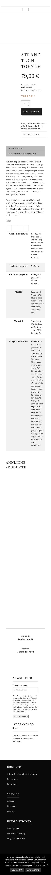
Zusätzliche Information (22, 154)
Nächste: (25, 650)
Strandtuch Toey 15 (25, 555)
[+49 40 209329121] (21, 2)
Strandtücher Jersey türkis (30, 129)
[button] (31, 10)
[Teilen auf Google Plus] (20, 228)
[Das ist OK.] (47, 864)
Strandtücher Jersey (35, 126)
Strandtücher (35, 124)
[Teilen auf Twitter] (8, 228)
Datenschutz (33, 870)
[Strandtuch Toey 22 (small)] (25, 488)
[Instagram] (26, 2)
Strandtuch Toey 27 (25, 604)
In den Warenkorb (31, 111)
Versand (29, 87)
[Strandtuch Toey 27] (25, 587)
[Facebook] (30, 2)
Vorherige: (25, 637)
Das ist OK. (17, 870)
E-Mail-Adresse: (20, 685)
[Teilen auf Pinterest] (25, 228)
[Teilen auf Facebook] (14, 228)
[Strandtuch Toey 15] (25, 538)
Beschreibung (16, 148)
